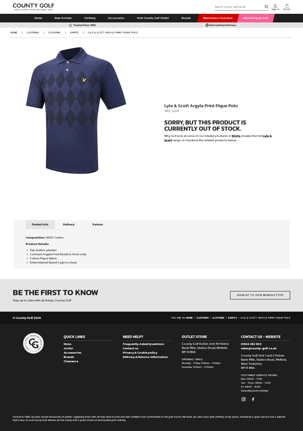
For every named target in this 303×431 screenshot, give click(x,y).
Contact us (131, 348)
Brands (186, 18)
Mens (67, 343)
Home (38, 18)
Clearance (71, 361)
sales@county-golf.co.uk (259, 348)
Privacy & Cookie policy (140, 352)
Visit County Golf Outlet (153, 18)
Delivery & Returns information (145, 356)
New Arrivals (63, 18)
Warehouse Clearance (218, 18)
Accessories (116, 18)
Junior (68, 348)
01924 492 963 (251, 343)
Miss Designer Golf (256, 18)
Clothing (90, 18)
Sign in (275, 9)
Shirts (74, 32)
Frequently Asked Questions (143, 343)
